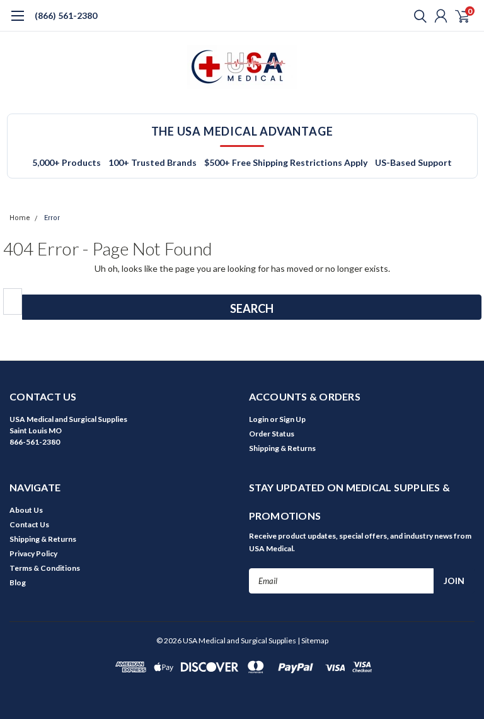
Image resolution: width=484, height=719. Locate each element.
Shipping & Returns (282, 448)
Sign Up (292, 419)
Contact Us (29, 524)
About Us (26, 510)
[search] (417, 16)
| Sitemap (312, 640)
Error (52, 218)
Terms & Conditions (44, 568)
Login (258, 419)
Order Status (271, 433)
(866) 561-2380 (66, 15)
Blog (17, 582)
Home (19, 218)
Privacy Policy (33, 553)
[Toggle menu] (17, 22)
